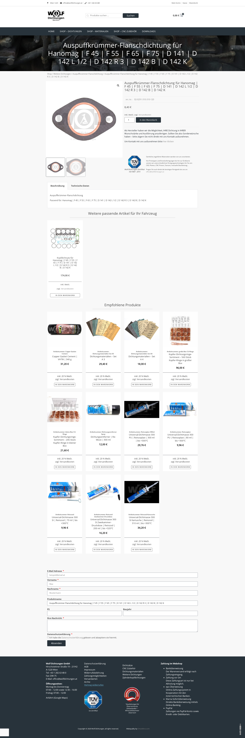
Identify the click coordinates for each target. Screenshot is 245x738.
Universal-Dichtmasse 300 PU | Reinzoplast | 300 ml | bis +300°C (142, 437)
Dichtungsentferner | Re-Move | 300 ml (103, 438)
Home (51, 31)
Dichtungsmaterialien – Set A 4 (141, 358)
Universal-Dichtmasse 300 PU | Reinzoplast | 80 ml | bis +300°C (180, 437)
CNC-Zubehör (129, 668)
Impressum (89, 669)
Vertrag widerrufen (94, 685)
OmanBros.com (144, 729)
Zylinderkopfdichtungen (133, 677)
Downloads (149, 31)
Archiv (87, 682)
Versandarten (90, 678)
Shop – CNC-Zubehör (125, 31)
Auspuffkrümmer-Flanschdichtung (88, 74)
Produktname (54, 599)
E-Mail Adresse (54, 571)
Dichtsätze (127, 665)
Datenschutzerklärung (59, 634)
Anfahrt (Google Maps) (57, 697)
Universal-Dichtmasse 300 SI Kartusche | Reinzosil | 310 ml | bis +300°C (142, 520)
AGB (86, 666)
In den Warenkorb (148, 120)
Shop (49, 74)
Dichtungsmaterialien (132, 671)
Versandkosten (145, 115)
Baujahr (127, 609)
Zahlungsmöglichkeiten (95, 675)
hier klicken (168, 141)
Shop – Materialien (97, 31)
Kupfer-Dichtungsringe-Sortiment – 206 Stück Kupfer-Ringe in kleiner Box (64, 441)
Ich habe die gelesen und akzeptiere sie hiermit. (83, 637)
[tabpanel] (122, 199)
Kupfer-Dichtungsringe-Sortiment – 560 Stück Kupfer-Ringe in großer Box (180, 359)
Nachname (53, 589)
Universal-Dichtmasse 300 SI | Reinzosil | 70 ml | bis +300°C (65, 520)
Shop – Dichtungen (71, 31)
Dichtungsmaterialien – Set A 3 (103, 358)
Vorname (52, 580)
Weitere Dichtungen (62, 74)
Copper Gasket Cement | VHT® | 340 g (64, 358)
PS (48, 609)
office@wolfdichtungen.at (155, 172)
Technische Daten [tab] (80, 185)
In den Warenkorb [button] (65, 295)
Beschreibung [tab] (57, 185)
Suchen (131, 15)
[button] (118, 85)
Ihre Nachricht (55, 618)
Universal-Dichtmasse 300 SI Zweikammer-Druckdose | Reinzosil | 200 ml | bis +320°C (103, 524)
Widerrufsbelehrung (94, 672)
